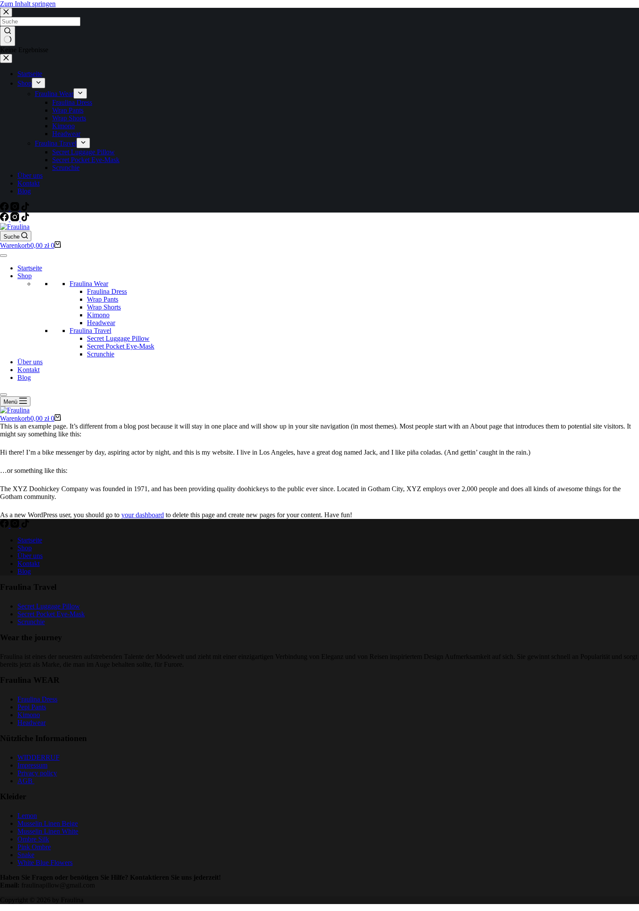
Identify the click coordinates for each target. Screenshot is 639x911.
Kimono (98, 315)
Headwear (101, 322)
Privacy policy (37, 773)
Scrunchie (100, 354)
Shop (24, 275)
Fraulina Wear (89, 283)
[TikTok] (25, 219)
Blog (24, 377)
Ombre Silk (33, 839)
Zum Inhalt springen (28, 3)
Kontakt (28, 369)
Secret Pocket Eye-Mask (120, 346)
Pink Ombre (34, 847)
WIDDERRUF (38, 757)
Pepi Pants (31, 707)
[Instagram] (15, 219)
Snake (25, 854)
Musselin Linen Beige (47, 823)
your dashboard (142, 515)
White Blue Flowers (45, 862)
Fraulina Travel (90, 330)
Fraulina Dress (107, 291)
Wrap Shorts (104, 307)
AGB (25, 781)
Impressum (32, 765)
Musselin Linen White (47, 831)
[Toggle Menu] (3, 255)
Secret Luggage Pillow (118, 338)
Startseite (29, 268)
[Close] (3, 394)
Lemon (27, 815)
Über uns (30, 362)
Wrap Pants (102, 299)
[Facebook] (5, 219)
